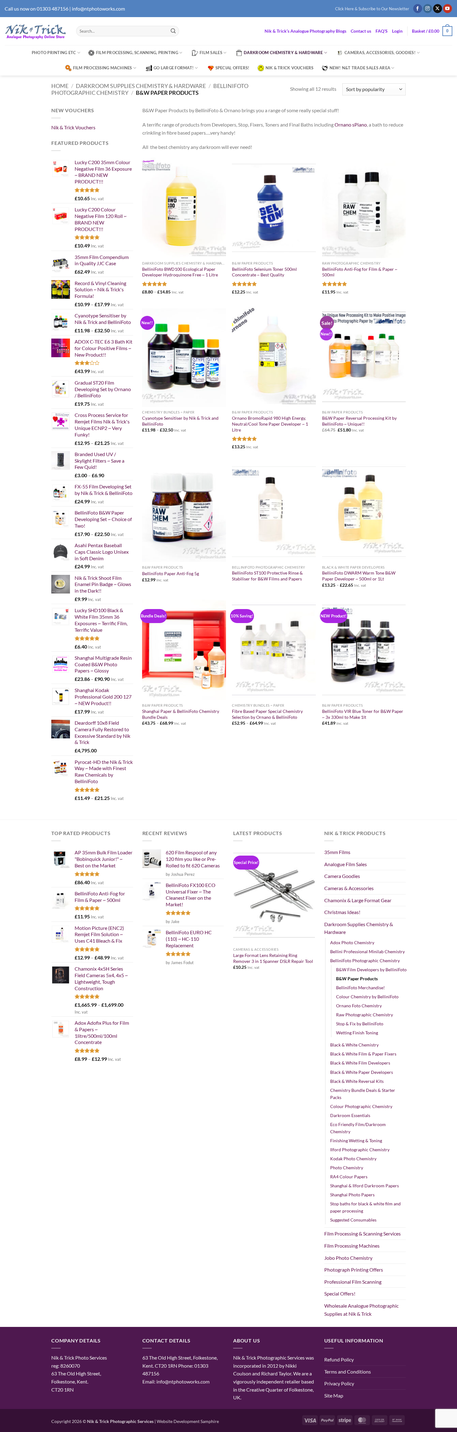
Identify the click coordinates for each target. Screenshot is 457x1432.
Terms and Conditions (347, 1371)
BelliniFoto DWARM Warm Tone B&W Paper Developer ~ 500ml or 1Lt (358, 575)
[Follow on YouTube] (447, 8)
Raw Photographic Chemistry (364, 1014)
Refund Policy (339, 1359)
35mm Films (337, 852)
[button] (372, 9)
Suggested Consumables (353, 1219)
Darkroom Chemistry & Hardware (283, 52)
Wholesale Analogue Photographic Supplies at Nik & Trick (361, 1310)
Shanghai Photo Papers (352, 1194)
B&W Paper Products (357, 978)
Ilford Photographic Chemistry (360, 1149)
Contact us (361, 31)
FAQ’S (382, 31)
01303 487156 (52, 9)
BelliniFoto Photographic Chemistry (365, 960)
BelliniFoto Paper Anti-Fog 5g (170, 573)
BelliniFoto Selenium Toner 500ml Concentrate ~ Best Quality (264, 272)
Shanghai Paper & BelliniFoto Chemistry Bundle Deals (180, 714)
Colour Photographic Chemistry (361, 1106)
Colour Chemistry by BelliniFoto (367, 996)
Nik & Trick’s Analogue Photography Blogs (305, 31)
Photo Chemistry (346, 1167)
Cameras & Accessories (349, 888)
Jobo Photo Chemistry (348, 1258)
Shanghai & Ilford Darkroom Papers (364, 1185)
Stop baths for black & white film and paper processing (365, 1207)
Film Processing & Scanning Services (362, 1233)
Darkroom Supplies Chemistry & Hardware (141, 85)
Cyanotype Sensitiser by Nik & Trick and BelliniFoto (180, 421)
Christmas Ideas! (342, 912)
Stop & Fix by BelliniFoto (359, 1023)
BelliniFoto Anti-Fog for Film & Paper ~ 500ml (359, 272)
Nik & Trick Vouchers (289, 67)
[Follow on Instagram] (427, 8)
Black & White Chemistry (354, 1044)
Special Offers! (232, 67)
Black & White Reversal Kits (357, 1081)
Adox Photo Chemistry (352, 942)
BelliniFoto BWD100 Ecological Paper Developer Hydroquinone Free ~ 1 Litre (180, 272)
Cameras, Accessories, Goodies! (380, 52)
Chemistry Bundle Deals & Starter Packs (362, 1094)
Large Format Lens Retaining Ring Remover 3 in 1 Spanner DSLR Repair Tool (273, 958)
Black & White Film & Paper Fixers (363, 1053)
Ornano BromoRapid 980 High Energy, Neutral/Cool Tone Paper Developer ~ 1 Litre (270, 423)
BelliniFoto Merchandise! (360, 987)
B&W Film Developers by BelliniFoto (371, 969)
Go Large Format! (174, 67)
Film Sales (211, 52)
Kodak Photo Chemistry (353, 1158)
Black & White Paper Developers (361, 1072)
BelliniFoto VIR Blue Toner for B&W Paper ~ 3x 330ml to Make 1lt (362, 714)
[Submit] (173, 31)
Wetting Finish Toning (357, 1032)
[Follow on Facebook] (417, 8)
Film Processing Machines (102, 67)
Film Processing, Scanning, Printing (137, 52)
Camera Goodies (342, 876)
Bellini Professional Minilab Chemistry (367, 951)
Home (59, 85)
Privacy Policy (339, 1383)
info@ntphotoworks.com (98, 9)
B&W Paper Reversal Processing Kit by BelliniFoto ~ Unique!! (359, 421)
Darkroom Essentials (350, 1115)
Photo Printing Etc (54, 52)
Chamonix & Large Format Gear (357, 900)
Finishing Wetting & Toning (356, 1140)
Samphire (210, 1421)
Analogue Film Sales (345, 864)
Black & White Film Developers (360, 1062)
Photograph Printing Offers (353, 1270)
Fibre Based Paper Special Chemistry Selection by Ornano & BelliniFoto (267, 714)
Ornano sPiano (351, 124)
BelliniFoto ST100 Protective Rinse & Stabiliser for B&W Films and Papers (267, 575)
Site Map (333, 1395)
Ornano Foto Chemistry (359, 1005)
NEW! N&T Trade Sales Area (360, 67)
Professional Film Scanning (352, 1282)
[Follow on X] (437, 8)
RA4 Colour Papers (348, 1176)
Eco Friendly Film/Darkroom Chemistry (358, 1128)
